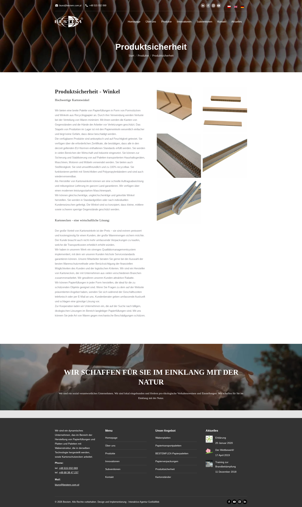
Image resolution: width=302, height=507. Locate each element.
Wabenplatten (163, 437)
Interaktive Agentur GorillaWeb (143, 502)
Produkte (110, 453)
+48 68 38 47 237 (68, 472)
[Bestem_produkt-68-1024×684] (179, 156)
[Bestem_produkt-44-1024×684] (225, 109)
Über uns (110, 445)
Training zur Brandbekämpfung (225, 464)
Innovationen (112, 461)
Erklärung (220, 437)
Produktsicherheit (165, 469)
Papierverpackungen (166, 461)
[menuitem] (229, 5)
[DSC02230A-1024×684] (179, 202)
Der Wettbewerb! (224, 450)
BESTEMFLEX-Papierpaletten (171, 453)
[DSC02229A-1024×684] (225, 156)
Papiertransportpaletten (168, 445)
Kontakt (109, 477)
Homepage (111, 437)
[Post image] (209, 439)
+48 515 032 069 (97, 5)
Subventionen (112, 469)
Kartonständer (163, 477)
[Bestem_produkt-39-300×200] (174, 104)
